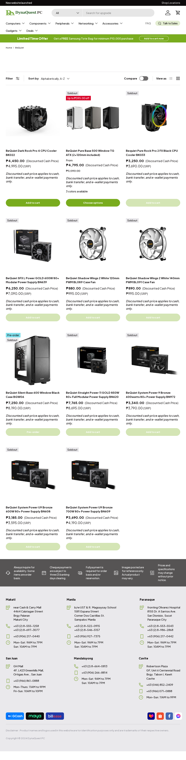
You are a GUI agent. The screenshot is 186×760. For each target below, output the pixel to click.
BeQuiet (19, 48)
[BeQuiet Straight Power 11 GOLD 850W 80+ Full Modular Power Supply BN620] (93, 360)
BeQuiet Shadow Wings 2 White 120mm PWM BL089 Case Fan (92, 280)
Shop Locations (171, 2)
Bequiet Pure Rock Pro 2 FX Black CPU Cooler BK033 (152, 152)
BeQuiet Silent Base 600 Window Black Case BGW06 (33, 394)
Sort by (33, 78)
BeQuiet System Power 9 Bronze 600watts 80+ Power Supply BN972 (150, 394)
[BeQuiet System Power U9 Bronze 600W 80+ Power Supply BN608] (33, 474)
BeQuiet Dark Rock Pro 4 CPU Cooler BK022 (31, 152)
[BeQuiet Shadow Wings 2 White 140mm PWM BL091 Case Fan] (153, 245)
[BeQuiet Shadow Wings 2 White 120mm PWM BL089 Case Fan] (93, 245)
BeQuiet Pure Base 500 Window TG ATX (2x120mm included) (90, 152)
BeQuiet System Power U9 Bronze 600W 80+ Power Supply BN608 (29, 509)
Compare (130, 78)
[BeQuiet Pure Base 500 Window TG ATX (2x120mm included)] (93, 118)
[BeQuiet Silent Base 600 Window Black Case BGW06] (33, 360)
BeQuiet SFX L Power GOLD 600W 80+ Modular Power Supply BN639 (32, 280)
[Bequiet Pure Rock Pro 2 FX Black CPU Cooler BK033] (153, 118)
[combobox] (103, 13)
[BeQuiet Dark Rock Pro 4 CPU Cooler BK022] (33, 118)
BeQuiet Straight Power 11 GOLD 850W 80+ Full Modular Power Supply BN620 (92, 394)
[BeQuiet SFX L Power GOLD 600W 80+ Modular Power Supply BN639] (33, 245)
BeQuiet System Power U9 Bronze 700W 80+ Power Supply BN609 (89, 509)
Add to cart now (154, 38)
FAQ (148, 23)
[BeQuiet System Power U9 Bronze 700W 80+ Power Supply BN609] (93, 474)
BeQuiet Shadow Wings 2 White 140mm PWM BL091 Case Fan (153, 280)
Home (9, 48)
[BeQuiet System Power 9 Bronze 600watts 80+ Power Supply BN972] (153, 360)
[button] (178, 13)
